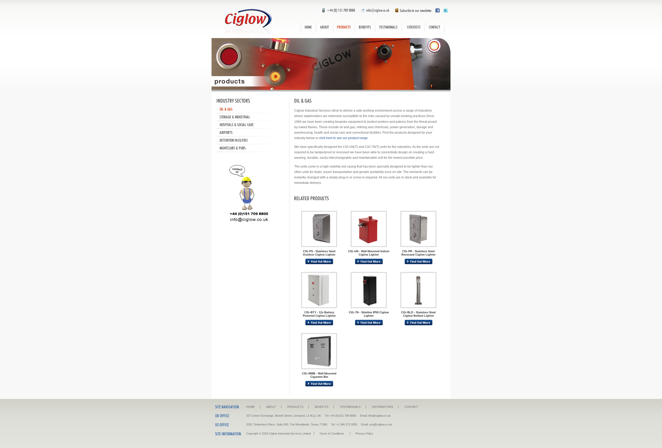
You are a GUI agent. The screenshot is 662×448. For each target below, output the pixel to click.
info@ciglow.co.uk (379, 415)
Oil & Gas (249, 109)
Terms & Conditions (331, 433)
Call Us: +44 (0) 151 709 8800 (336, 10)
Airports (249, 132)
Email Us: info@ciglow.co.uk (374, 10)
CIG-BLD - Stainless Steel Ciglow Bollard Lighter (418, 314)
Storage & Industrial (249, 117)
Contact (435, 24)
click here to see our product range (343, 138)
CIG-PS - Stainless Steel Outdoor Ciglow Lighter (319, 253)
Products (344, 24)
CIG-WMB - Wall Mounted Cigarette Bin (319, 375)
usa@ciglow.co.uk (380, 424)
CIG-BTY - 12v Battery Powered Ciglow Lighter (319, 314)
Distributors (413, 24)
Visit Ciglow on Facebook (437, 10)
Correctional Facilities (249, 140)
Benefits (365, 24)
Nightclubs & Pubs (249, 148)
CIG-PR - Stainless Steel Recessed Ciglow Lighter (418, 253)
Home (308, 24)
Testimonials (388, 24)
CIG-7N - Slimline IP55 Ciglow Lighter (369, 314)
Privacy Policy (364, 433)
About (324, 24)
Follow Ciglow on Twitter (445, 10)
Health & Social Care (249, 125)
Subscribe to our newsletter (412, 10)
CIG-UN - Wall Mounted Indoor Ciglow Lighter (368, 253)
